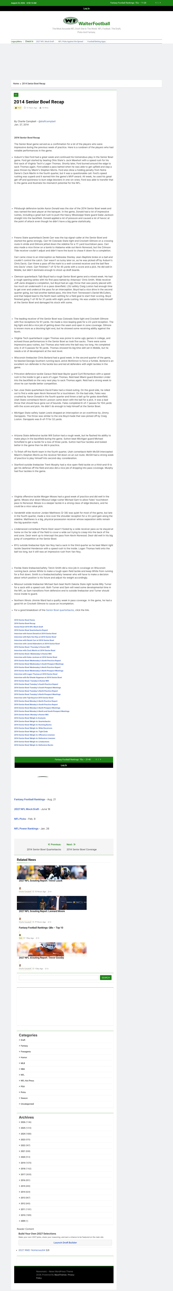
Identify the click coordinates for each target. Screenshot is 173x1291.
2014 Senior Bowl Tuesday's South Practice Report (36, 684)
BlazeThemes (60, 1275)
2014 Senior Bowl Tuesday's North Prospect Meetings (37, 694)
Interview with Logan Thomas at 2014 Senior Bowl (35, 674)
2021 (23, 1151)
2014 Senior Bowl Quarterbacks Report (31, 630)
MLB (23, 1063)
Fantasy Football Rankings (29, 799)
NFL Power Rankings (26, 828)
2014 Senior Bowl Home (24, 620)
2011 (23, 1209)
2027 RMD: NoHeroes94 (32, 1250)
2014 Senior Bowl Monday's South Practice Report (36, 704)
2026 (23, 1122)
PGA (23, 1086)
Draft (23, 1040)
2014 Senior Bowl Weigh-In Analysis (30, 718)
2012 (23, 1203)
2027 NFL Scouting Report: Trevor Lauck (40, 880)
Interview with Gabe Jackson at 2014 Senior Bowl (35, 657)
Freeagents (26, 1051)
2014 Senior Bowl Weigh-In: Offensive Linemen (34, 735)
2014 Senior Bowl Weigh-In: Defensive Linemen (34, 738)
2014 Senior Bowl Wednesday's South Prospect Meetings (39, 664)
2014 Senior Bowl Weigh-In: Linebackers (31, 742)
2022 (23, 1145)
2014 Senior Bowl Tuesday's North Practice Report (36, 691)
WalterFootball (94, 23)
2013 (23, 1198)
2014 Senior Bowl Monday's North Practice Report (35, 701)
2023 (23, 1139)
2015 (23, 1186)
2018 (23, 1168)
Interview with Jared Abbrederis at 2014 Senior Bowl (37, 644)
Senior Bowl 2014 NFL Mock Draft (28, 627)
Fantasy (24, 1046)
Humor (24, 1057)
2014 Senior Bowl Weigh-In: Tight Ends (31, 731)
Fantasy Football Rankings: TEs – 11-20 (128, 3)
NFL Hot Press (27, 1080)
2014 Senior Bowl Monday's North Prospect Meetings (37, 708)
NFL (16, 95)
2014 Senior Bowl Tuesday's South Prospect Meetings (37, 687)
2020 (23, 1157)
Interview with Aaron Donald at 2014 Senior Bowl (35, 633)
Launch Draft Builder (65, 1242)
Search (106, 977)
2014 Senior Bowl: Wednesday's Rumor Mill (33, 654)
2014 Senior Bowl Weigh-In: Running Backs (32, 725)
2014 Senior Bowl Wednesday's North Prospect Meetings (38, 671)
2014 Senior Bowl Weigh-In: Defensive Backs (33, 745)
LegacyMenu (16, 41)
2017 (23, 1174)
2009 (23, 1221)
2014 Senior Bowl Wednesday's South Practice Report (37, 660)
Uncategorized (27, 1104)
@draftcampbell (47, 121)
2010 (23, 1215)
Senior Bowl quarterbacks (60, 610)
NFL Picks (20, 818)
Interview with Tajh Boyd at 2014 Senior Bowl (33, 698)
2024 (23, 1134)
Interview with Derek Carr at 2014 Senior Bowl (34, 640)
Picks (23, 1092)
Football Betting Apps (96, 41)
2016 (23, 1180)
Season (24, 1098)
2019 (23, 1163)
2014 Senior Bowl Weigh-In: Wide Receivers (33, 728)
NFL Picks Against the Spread (70, 41)
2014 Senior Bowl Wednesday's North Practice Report (37, 667)
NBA (23, 1069)
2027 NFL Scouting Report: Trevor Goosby (41, 957)
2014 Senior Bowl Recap (24, 623)
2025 (23, 1128)
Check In (29, 41)
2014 (23, 1192)
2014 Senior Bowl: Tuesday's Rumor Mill (31, 681)
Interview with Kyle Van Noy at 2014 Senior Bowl (35, 637)
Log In (87, 8)
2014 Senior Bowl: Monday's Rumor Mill (31, 714)
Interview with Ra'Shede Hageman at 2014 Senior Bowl (38, 677)
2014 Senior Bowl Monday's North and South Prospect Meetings (41, 711)
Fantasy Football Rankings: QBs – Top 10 (41, 927)
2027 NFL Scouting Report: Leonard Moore (42, 911)
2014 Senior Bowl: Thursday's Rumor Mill (32, 647)
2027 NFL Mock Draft (45, 41)
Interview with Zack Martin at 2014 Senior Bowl (34, 650)
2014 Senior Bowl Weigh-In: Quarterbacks (32, 721)
